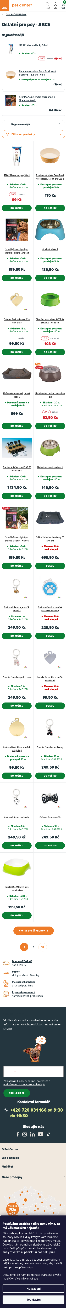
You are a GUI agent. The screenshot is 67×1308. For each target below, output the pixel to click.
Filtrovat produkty (23, 134)
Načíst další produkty (33, 930)
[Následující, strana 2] (33, 947)
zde (36, 1278)
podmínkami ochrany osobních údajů (24, 1084)
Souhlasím (33, 1299)
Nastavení (33, 1288)
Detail (50, 566)
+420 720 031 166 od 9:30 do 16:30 (36, 1113)
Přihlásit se (17, 1093)
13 (42, 947)
